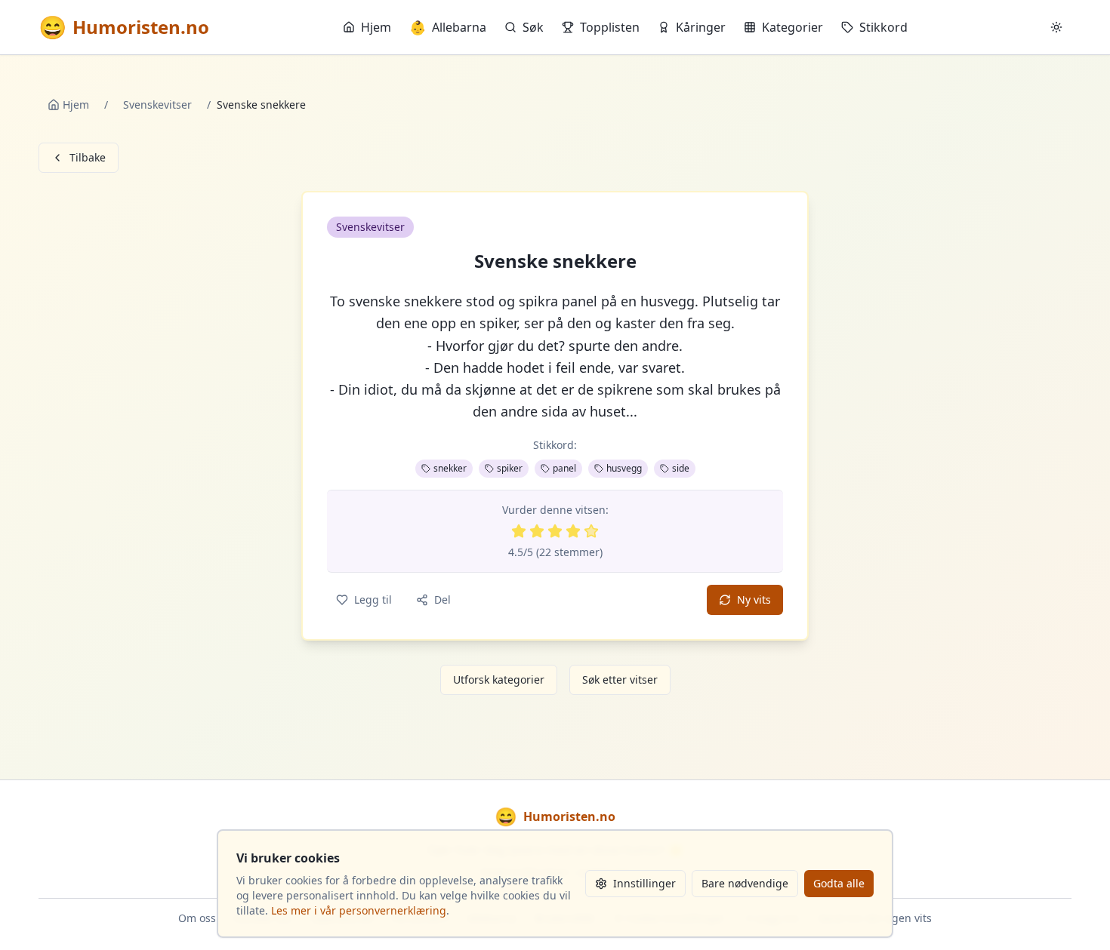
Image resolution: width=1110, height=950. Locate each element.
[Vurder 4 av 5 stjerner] (573, 531)
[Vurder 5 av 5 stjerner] (591, 531)
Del (442, 599)
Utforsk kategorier (498, 679)
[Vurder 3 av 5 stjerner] (555, 531)
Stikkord (883, 27)
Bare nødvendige (744, 883)
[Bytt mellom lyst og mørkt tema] (1056, 27)
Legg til (373, 599)
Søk (533, 27)
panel (564, 468)
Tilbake (87, 157)
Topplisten (610, 27)
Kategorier (792, 27)
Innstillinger (644, 883)
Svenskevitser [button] (370, 227)
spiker (510, 468)
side (680, 468)
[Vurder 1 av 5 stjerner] (518, 531)
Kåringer (701, 27)
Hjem (376, 27)
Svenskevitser (157, 104)
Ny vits (754, 599)
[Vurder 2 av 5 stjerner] (536, 531)
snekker (450, 468)
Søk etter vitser (620, 679)
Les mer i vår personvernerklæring (358, 910)
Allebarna (447, 27)
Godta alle (839, 883)
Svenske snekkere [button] (555, 261)
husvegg (624, 468)
